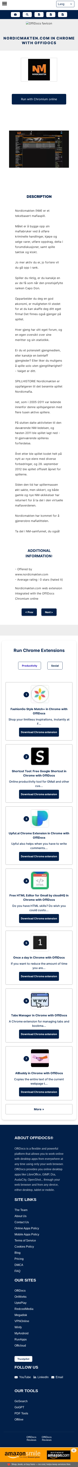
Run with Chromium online (39, 99)
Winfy (18, 1327)
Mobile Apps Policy (27, 1234)
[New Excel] (50, 14)
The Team (21, 1210)
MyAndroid (21, 1333)
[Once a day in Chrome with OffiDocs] (41, 950)
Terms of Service (25, 1240)
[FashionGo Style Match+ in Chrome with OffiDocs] (41, 702)
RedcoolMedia (24, 1308)
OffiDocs (20, 1290)
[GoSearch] (27, 14)
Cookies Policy (24, 1246)
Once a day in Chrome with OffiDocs (39, 957)
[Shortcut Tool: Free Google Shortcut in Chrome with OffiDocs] (41, 764)
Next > (49, 612)
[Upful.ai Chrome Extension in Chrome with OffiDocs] (41, 826)
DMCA (19, 1264)
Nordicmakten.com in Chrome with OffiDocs (39, 40)
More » (39, 1109)
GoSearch (21, 1401)
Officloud (20, 1345)
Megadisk (21, 1315)
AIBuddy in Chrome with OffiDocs (39, 1073)
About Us (20, 1216)
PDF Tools (21, 1413)
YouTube (25, 1377)
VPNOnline (22, 1321)
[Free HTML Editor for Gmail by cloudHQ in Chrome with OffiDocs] (41, 888)
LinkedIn (43, 1377)
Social (55, 665)
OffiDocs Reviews (31, 1438)
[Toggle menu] (4, 4)
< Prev (29, 612)
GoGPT (19, 1407)
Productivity (29, 665)
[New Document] (39, 14)
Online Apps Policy (27, 1228)
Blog (17, 1252)
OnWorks (20, 1296)
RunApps (21, 1339)
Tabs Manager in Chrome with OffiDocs (39, 1015)
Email (59, 1377)
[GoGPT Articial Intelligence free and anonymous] (15, 14)
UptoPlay (20, 1302)
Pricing (19, 1258)
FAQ (17, 1271)
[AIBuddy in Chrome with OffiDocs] (41, 1066)
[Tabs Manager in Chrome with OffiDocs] (41, 1008)
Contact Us (22, 1222)
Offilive (19, 1419)
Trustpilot (23, 1358)
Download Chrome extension (39, 732)
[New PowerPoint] (62, 14)
